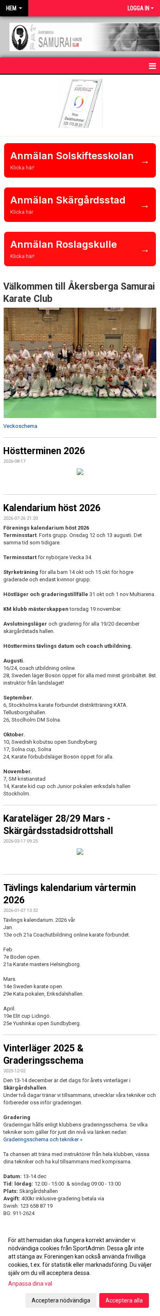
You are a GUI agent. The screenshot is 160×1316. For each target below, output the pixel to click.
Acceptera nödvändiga (61, 1300)
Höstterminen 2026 (44, 451)
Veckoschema (20, 426)
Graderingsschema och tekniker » (42, 1139)
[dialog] (80, 1270)
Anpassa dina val (30, 1283)
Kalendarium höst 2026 (52, 508)
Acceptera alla (124, 1300)
